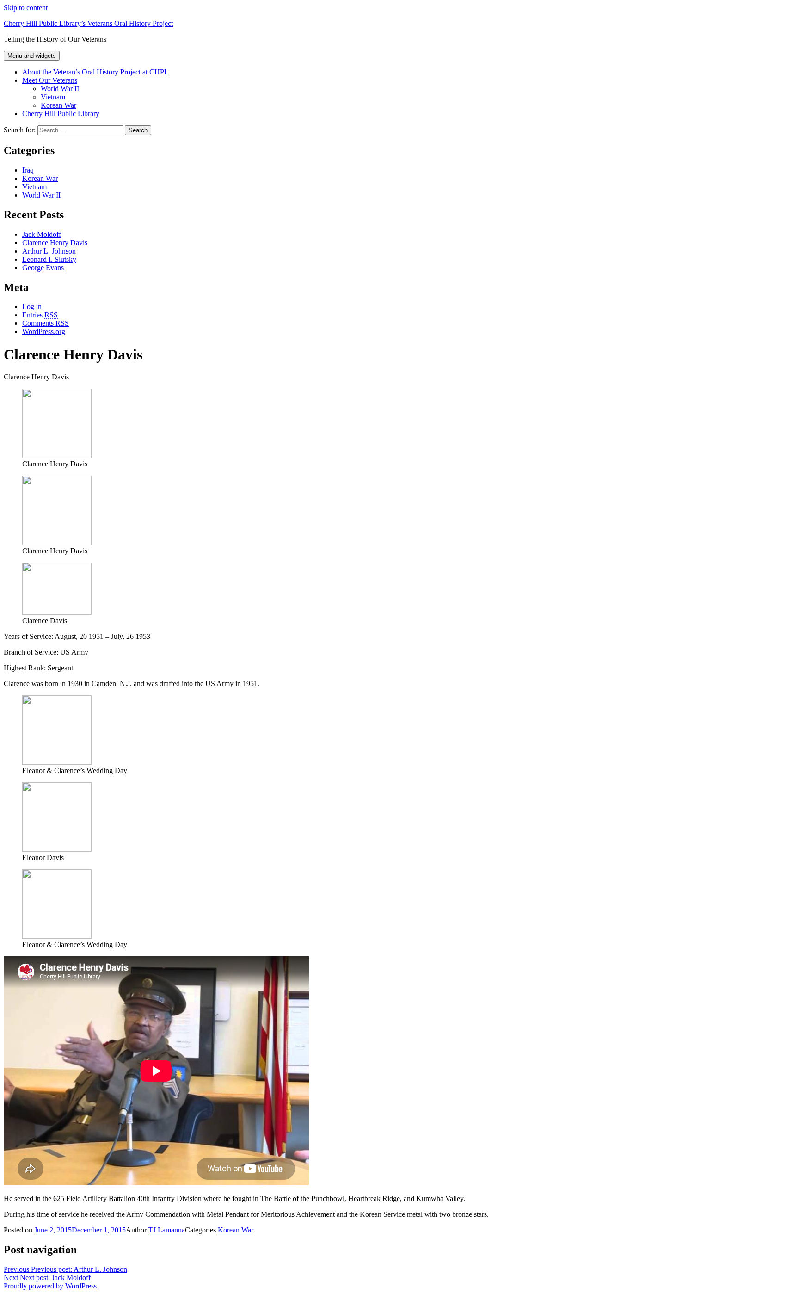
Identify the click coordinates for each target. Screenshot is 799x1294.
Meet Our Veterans (49, 80)
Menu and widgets (31, 55)
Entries (40, 315)
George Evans (43, 268)
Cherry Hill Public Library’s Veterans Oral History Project (88, 23)
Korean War (58, 105)
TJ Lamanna (166, 1230)
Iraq (28, 170)
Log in (32, 306)
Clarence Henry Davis (54, 243)
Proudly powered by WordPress (50, 1286)
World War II (60, 89)
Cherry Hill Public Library (60, 114)
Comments (45, 323)
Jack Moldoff (41, 234)
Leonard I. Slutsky (49, 259)
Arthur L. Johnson (49, 251)
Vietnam (53, 97)
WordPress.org (43, 331)
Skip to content (26, 8)
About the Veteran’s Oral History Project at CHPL (95, 72)
